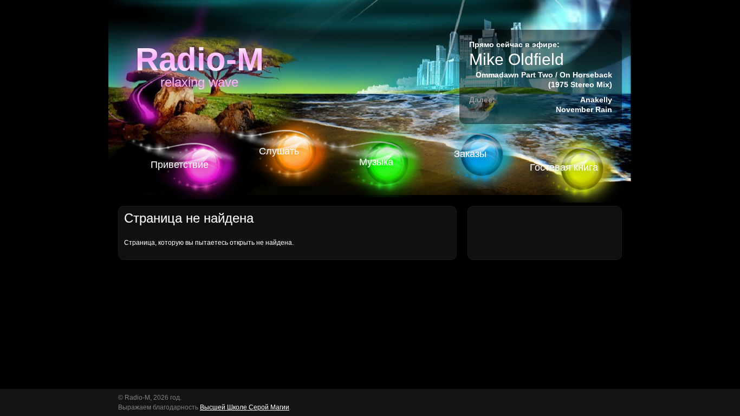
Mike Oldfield (516, 59)
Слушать (279, 151)
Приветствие (180, 164)
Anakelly (596, 99)
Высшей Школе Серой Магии (244, 407)
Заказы (470, 153)
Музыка (376, 162)
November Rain (584, 109)
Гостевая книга (564, 167)
